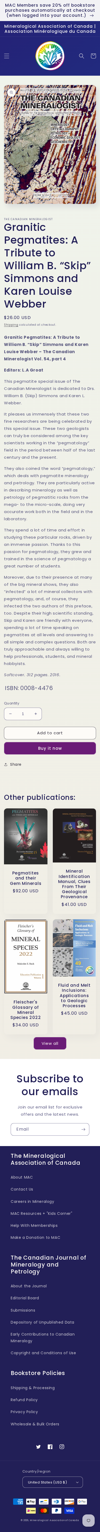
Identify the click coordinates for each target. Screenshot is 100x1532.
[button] (7, 56)
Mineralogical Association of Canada (54, 1520)
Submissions (23, 1310)
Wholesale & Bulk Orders (35, 1424)
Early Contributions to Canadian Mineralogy (43, 1338)
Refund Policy (24, 1399)
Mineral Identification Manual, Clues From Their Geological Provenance (74, 884)
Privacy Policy (24, 1411)
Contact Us (22, 1189)
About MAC (22, 1177)
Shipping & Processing (33, 1387)
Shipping (11, 325)
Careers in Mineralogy (32, 1201)
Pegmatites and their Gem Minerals (25, 878)
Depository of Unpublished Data (42, 1322)
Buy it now (50, 748)
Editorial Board (25, 1298)
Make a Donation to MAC (35, 1237)
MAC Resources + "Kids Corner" (41, 1213)
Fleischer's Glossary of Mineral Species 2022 (25, 1009)
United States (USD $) (47, 1482)
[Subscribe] (83, 1129)
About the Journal (29, 1286)
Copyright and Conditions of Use (43, 1353)
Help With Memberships (34, 1225)
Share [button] (16, 764)
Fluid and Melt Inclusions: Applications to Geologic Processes (74, 995)
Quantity (11, 703)
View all (50, 1043)
